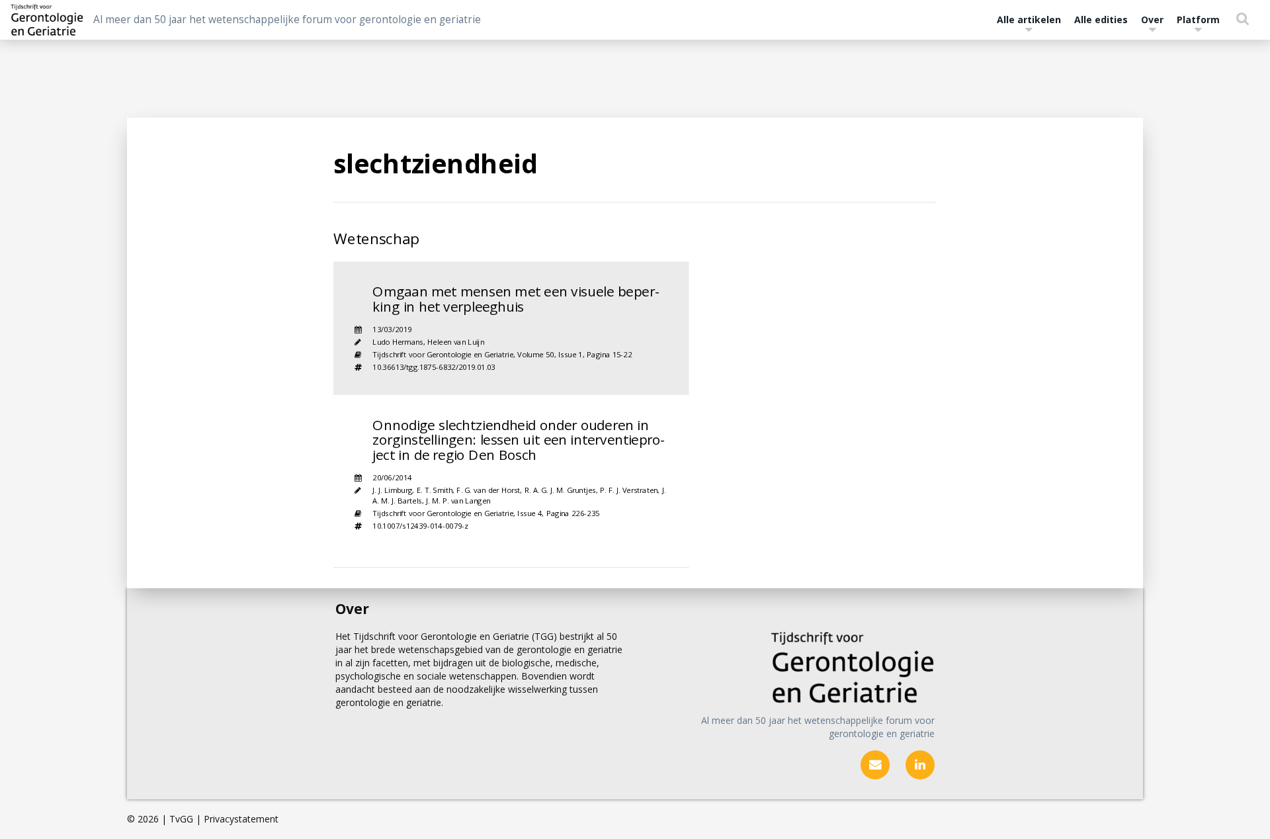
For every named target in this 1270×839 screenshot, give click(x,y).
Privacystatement (241, 819)
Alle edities (1101, 19)
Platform (1198, 19)
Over (1152, 19)
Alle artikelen (1029, 19)
